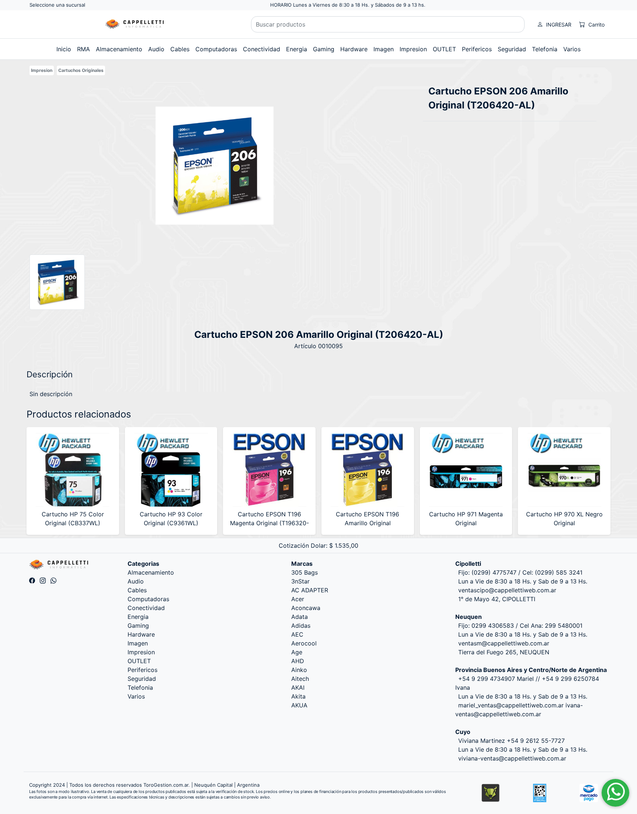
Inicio (63, 49)
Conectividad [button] (261, 49)
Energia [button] (296, 49)
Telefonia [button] (544, 49)
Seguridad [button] (512, 49)
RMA (83, 49)
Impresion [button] (413, 49)
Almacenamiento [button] (119, 49)
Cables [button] (179, 49)
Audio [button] (156, 49)
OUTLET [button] (444, 49)
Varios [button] (572, 49)
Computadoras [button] (216, 49)
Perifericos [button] (477, 49)
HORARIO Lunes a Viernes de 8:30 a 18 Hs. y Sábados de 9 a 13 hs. (347, 5)
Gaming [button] (323, 49)
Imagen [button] (383, 49)
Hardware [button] (354, 49)
